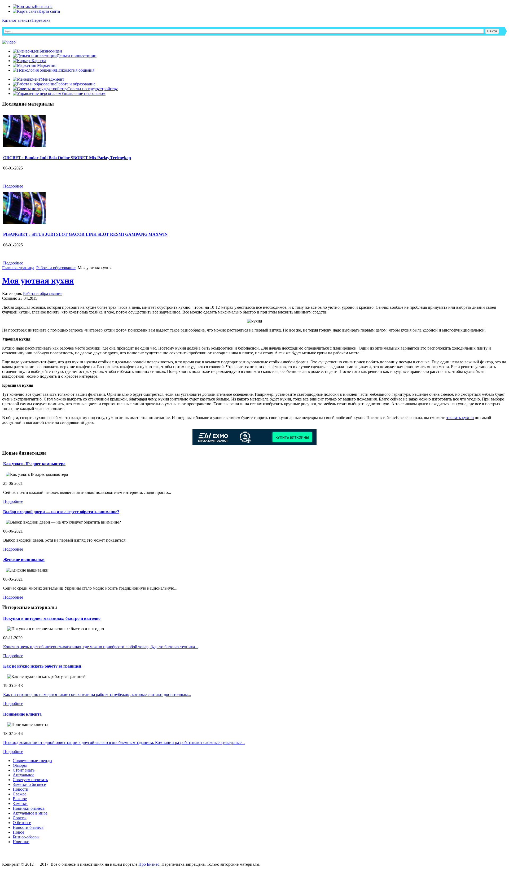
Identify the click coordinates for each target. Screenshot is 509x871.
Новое (18, 832)
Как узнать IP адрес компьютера (34, 463)
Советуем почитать (30, 779)
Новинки (21, 841)
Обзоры (20, 765)
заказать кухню (460, 417)
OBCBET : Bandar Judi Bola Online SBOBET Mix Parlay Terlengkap (67, 157)
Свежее (19, 794)
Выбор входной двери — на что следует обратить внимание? (61, 511)
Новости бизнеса (28, 827)
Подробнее (13, 186)
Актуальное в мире (30, 813)
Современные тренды (32, 760)
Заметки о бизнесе (29, 784)
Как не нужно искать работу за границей (42, 666)
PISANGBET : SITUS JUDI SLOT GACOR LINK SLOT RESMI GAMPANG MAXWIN (85, 234)
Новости (20, 789)
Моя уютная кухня (38, 280)
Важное (20, 798)
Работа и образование (56, 267)
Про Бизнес (148, 864)
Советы (20, 818)
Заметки (20, 803)
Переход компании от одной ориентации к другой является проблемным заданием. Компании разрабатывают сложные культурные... (124, 742)
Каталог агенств (17, 20)
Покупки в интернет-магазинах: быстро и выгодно (51, 618)
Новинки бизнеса (29, 808)
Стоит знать (23, 770)
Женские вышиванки (24, 559)
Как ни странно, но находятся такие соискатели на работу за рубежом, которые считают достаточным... (97, 694)
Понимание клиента (22, 714)
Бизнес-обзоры (26, 837)
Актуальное (23, 775)
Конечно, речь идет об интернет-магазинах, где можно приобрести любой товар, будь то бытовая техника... (100, 646)
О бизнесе (22, 822)
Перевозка (41, 20)
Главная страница (18, 267)
